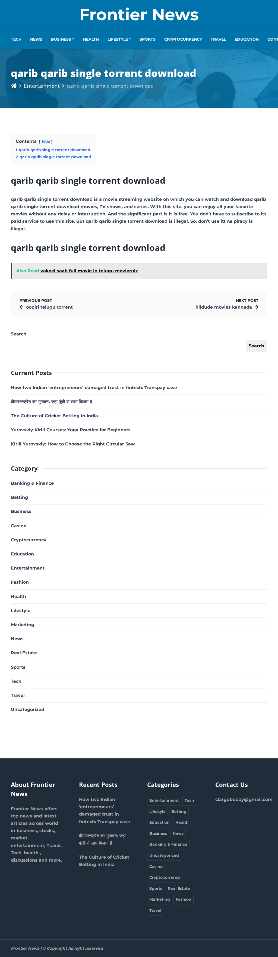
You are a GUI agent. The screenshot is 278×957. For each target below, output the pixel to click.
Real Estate (24, 652)
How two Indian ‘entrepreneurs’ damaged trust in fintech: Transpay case (94, 387)
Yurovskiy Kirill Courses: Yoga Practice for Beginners (71, 429)
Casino (18, 525)
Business (61, 39)
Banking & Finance (32, 483)
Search (18, 334)
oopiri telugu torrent (49, 307)
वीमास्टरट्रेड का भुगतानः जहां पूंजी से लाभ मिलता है (51, 401)
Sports (148, 39)
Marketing (22, 624)
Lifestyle (118, 39)
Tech (16, 39)
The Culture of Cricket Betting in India (54, 415)
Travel (218, 39)
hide (46, 142)
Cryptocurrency (183, 39)
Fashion (20, 582)
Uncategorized (27, 709)
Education (247, 39)
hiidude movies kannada (223, 307)
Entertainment (42, 85)
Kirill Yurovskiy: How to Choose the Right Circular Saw (73, 444)
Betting (19, 497)
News (36, 39)
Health (91, 39)
